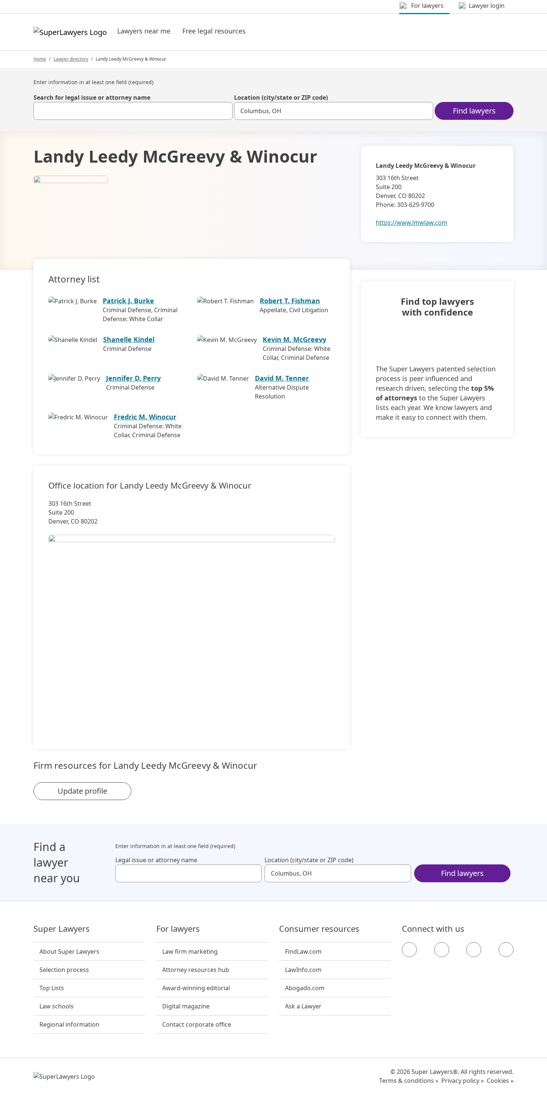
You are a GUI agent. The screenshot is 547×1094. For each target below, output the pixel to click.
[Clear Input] (223, 110)
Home (39, 59)
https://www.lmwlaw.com (411, 222)
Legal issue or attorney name (156, 860)
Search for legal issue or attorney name (91, 97)
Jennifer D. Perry (133, 378)
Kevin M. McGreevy (294, 339)
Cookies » (500, 1081)
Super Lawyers (61, 929)
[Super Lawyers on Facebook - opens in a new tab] (409, 949)
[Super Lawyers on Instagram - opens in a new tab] (441, 949)
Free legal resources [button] (214, 30)
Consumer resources (319, 929)
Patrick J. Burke (128, 300)
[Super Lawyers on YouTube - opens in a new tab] (473, 949)
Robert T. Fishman (290, 300)
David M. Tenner (282, 378)
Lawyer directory (71, 59)
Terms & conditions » (408, 1081)
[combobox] (133, 111)
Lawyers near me (143, 30)
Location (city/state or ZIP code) (281, 97)
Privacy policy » (462, 1081)
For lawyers (178, 929)
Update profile (82, 791)
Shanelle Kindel (128, 339)
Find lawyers (474, 111)
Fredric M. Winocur (145, 416)
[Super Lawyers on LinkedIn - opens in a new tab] (506, 949)
